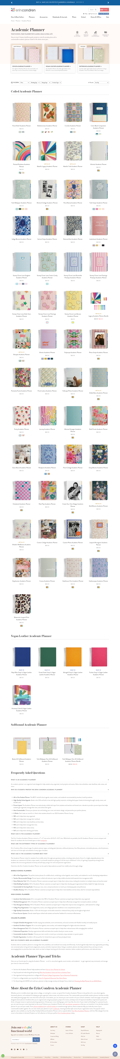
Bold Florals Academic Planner (98, 429)
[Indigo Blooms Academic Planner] (21, 225)
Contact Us (98, 1039)
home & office (96, 17)
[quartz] (26, 209)
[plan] (42, 359)
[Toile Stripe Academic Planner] (98, 189)
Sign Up (36, 1040)
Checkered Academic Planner (21, 504)
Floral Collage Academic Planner (73, 468)
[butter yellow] (49, 474)
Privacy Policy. (35, 1043)
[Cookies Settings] (2, 1055)
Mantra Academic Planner (47, 352)
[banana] (73, 322)
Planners (18, 21)
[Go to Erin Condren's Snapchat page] (26, 1049)
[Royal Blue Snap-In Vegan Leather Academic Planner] (21, 656)
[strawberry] (20, 435)
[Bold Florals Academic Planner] (98, 415)
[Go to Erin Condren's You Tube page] (17, 1049)
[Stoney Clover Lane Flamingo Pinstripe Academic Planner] (98, 262)
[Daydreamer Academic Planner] (21, 567)
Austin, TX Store (69, 1030)
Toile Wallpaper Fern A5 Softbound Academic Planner (47, 760)
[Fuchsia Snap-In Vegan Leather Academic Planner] (98, 656)
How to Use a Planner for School (55, 969)
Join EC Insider (104, 14)
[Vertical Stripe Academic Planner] (47, 225)
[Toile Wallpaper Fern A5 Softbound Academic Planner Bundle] (72, 745)
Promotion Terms (77, 1057)
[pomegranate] (45, 132)
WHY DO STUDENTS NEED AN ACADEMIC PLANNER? (29, 940)
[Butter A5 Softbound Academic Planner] (21, 745)
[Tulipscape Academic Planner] (72, 339)
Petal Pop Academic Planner (47, 504)
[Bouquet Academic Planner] (21, 339)
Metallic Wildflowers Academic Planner (21, 546)
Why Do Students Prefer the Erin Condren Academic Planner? (37, 790)
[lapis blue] (45, 474)
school (83, 17)
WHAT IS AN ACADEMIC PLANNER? (23, 780)
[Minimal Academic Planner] (98, 150)
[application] (115, 1054)
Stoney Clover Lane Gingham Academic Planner (21, 276)
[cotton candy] (47, 284)
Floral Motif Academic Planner (21, 126)
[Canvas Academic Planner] (47, 567)
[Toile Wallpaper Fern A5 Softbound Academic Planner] (47, 745)
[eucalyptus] (23, 132)
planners (32, 17)
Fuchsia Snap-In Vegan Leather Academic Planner (98, 673)
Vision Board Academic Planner (21, 468)
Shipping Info (99, 1030)
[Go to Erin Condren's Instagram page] (14, 1049)
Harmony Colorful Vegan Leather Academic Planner (21, 709)
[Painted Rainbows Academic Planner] (21, 150)
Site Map (83, 1045)
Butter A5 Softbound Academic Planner (21, 760)
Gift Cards (83, 1042)
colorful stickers (51, 1006)
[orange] (42, 132)
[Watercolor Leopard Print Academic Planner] (21, 603)
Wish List (83, 1036)
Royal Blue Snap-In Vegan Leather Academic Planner (21, 673)
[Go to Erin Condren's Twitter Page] (20, 1049)
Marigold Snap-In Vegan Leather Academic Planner (72, 673)
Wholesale (52, 1033)
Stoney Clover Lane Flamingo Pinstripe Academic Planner (98, 276)
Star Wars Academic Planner (80, 1011)
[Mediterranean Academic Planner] (47, 112)
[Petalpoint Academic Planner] (47, 454)
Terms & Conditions (28, 1043)
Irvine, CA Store (69, 1033)
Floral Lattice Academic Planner (47, 391)
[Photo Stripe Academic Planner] (98, 339)
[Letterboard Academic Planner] (98, 225)
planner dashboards (39, 1006)
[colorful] (71, 132)
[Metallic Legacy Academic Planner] (47, 150)
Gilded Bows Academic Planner (98, 393)
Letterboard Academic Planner (98, 239)
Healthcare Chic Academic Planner (72, 581)
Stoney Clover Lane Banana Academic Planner (73, 315)
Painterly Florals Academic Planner (21, 391)
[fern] (20, 209)
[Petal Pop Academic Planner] (47, 490)
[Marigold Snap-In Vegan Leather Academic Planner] (72, 656)
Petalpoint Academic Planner (47, 468)
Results (90, 82)
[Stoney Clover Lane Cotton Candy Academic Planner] (47, 262)
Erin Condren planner (64, 1013)
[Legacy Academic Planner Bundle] (98, 300)
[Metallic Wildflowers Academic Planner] (21, 529)
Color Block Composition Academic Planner (98, 127)
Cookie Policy (55, 1057)
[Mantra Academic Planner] (47, 339)
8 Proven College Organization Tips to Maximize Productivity (59, 975)
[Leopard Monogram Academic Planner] (98, 529)
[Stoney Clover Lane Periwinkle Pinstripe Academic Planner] (72, 262)
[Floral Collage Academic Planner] (72, 454)
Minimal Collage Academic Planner (47, 203)
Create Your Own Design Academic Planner (72, 505)
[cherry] (23, 435)
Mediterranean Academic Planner (47, 126)
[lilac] (26, 284)
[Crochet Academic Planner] (72, 112)
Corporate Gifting (54, 1036)
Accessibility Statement (104, 1057)
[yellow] (97, 245)
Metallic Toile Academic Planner (72, 166)
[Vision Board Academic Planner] (21, 454)
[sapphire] (23, 284)
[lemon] (52, 132)
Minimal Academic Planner (98, 164)
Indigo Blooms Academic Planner (21, 239)
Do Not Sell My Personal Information (90, 1057)
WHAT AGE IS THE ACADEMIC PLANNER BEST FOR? (29, 854)
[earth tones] (74, 132)
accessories (44, 17)
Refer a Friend (84, 1039)
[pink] (94, 245)
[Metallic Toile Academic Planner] (72, 150)
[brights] (20, 173)
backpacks (44, 840)
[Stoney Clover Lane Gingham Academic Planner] (21, 262)
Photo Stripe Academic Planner (98, 352)
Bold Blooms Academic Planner (98, 506)
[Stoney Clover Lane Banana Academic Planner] (72, 300)
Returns (98, 1033)
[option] (60, 2)
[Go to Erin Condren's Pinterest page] (23, 1049)
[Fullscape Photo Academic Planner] (72, 377)
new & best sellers (17, 17)
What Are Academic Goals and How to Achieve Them (54, 972)
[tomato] (49, 132)
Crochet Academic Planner (73, 126)
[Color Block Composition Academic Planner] (98, 112)
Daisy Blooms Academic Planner (98, 468)
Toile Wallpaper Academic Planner (21, 203)
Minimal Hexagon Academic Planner (72, 430)
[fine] (49, 359)
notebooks (56, 1009)
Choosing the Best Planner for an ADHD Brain (87, 981)
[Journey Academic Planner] (47, 415)
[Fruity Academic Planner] (21, 415)
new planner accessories (72, 1004)
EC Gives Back (53, 1042)
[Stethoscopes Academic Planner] (98, 567)
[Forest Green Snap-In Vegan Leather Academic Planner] (47, 656)
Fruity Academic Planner (21, 429)
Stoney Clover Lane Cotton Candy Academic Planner (47, 276)
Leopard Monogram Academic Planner (98, 544)
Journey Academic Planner (47, 429)
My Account (93, 14)
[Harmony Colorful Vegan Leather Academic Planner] (21, 695)
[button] (11, 3)
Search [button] (91, 10)
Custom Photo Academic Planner (73, 543)
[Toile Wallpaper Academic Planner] (21, 189)
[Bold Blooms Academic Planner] (98, 490)
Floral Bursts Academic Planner (73, 203)
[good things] (45, 359)
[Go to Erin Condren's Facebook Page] (11, 1049)
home (12, 21)
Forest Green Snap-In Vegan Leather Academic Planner (47, 673)
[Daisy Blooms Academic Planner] (98, 454)
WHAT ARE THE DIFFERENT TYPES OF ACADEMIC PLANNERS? (33, 844)
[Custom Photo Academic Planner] (72, 529)
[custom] (98, 170)
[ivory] (100, 245)
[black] (103, 245)
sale (107, 17)
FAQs (97, 1036)
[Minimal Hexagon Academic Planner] (72, 415)
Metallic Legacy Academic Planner (47, 166)
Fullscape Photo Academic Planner (73, 391)
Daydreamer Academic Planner (21, 581)
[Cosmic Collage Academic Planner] (47, 529)
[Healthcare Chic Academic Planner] (72, 567)
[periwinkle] (17, 284)
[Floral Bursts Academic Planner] (72, 189)
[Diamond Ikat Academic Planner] (72, 225)
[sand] (23, 209)
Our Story (52, 1030)
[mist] (17, 209)
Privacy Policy (47, 1057)
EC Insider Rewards (85, 1033)
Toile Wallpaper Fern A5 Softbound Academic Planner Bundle (72, 760)
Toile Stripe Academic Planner (98, 203)
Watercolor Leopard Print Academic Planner (21, 618)
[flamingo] (20, 284)
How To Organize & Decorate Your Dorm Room (53, 978)
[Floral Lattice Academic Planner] (47, 377)
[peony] (97, 209)
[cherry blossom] (20, 132)
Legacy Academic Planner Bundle (98, 316)
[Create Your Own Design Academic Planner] (72, 490)
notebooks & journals (60, 17)
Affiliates (52, 1039)
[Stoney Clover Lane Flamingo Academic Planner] (47, 300)
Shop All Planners (85, 1030)
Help (86, 14)
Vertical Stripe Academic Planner (47, 239)
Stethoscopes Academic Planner (98, 581)
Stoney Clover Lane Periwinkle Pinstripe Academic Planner (73, 276)
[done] (52, 359)
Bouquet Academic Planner (21, 354)
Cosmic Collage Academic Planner (47, 543)
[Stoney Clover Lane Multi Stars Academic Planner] (21, 300)
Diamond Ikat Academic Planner (72, 239)
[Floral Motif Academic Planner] (21, 112)
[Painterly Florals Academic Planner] (21, 377)
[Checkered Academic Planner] (21, 490)
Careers (52, 1045)
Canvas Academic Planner (47, 581)
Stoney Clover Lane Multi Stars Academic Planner (21, 315)
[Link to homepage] (23, 9)
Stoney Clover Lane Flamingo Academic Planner (47, 315)
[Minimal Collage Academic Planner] (47, 189)
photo (74, 17)
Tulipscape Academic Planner (72, 352)
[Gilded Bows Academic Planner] (98, 377)
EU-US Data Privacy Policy (66, 1057)
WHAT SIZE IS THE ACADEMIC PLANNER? (25, 834)
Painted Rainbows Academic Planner (21, 165)
